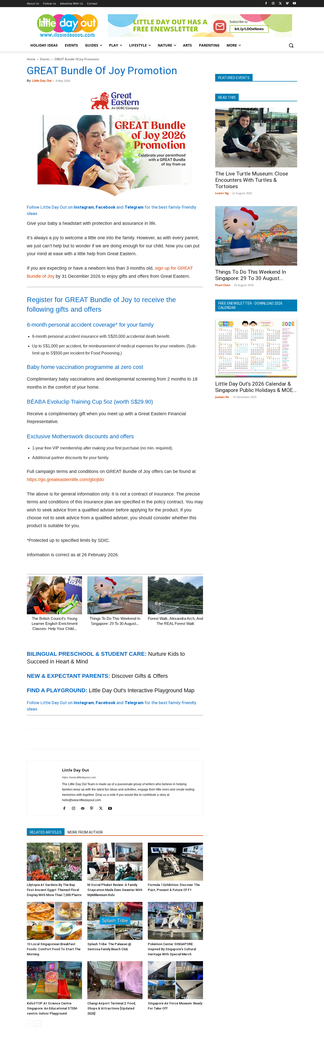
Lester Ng (222, 193)
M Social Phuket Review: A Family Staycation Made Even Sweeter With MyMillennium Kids (114, 890)
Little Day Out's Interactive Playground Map (141, 690)
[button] (291, 45)
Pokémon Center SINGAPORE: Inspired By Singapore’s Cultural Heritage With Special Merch (172, 949)
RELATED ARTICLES (46, 832)
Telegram (134, 207)
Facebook (105, 207)
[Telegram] (102, 739)
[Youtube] (294, 4)
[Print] (90, 739)
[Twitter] (280, 4)
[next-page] (38, 1023)
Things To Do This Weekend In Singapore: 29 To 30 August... (250, 275)
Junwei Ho (222, 397)
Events (45, 59)
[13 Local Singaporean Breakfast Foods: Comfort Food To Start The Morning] (54, 921)
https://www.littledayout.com (79, 777)
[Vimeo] (287, 4)
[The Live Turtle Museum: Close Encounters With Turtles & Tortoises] (256, 137)
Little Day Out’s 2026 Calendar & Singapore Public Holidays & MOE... (256, 387)
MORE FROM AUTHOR (85, 832)
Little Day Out (42, 81)
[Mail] (84, 809)
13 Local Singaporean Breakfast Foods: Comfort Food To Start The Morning (53, 949)
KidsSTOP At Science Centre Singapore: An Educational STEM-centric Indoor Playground (52, 1008)
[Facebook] (266, 4)
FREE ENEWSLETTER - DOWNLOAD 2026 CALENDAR (250, 305)
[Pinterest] (55, 739)
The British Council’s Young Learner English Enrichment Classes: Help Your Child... (54, 623)
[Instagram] (273, 4)
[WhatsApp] (67, 739)
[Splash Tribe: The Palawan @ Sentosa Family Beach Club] (115, 921)
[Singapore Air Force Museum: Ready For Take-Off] (175, 980)
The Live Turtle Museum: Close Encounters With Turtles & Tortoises (251, 180)
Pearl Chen (222, 285)
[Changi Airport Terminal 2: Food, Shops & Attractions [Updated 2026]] (115, 980)
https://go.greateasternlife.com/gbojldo (65, 479)
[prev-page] (30, 1023)
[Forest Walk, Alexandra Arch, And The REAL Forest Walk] (175, 595)
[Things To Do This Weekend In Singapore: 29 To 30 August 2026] (115, 595)
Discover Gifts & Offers (140, 676)
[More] (113, 739)
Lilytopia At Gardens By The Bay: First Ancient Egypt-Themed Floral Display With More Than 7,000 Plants (54, 890)
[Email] (78, 739)
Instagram (84, 207)
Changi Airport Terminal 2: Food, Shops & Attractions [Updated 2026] (111, 1008)
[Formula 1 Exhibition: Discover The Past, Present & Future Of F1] (175, 862)
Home (31, 59)
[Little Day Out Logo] (67, 25)
